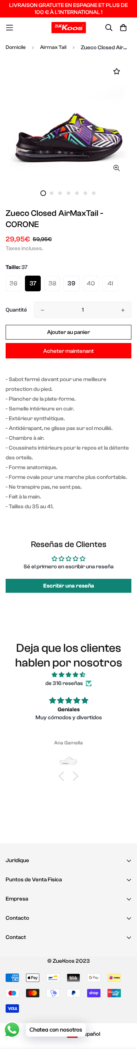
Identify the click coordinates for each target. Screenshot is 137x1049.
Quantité (16, 310)
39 (71, 283)
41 (110, 283)
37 (33, 283)
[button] (63, 776)
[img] (68, 674)
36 (13, 283)
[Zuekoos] (68, 27)
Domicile (16, 47)
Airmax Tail (53, 47)
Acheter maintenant (68, 351)
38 (52, 283)
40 (91, 283)
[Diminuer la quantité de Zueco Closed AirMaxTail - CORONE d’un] (42, 310)
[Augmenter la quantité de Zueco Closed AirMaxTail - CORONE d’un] (123, 310)
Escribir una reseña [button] (68, 586)
